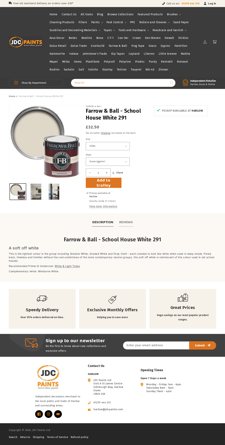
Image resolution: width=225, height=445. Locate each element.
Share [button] (119, 172)
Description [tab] (102, 222)
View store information (103, 206)
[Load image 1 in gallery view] (18, 191)
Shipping (105, 133)
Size (88, 139)
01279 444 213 (191, 3)
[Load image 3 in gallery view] (54, 191)
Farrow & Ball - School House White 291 (41, 96)
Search (13, 437)
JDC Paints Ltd (41, 430)
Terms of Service (57, 437)
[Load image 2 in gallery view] (36, 191)
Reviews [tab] (126, 222)
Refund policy (79, 437)
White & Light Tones (67, 266)
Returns (25, 437)
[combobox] (123, 83)
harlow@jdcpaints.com (108, 409)
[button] (173, 14)
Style (88, 154)
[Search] (171, 83)
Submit (200, 345)
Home (12, 96)
